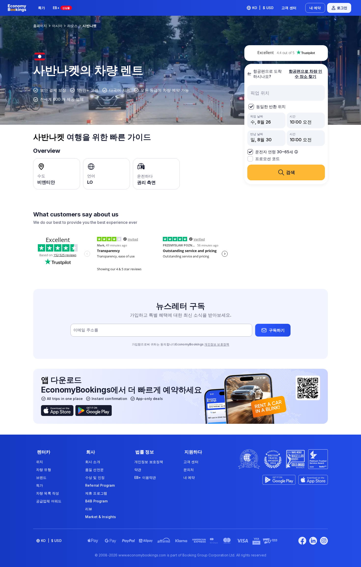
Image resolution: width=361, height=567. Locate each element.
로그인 (342, 8)
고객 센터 (288, 8)
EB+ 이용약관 (145, 477)
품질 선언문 (94, 470)
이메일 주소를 (85, 330)
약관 (137, 470)
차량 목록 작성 (47, 493)
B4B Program (96, 501)
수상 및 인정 (95, 477)
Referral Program (100, 485)
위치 (39, 462)
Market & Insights (100, 517)
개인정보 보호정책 (216, 344)
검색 (290, 172)
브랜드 (41, 477)
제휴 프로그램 (96, 493)
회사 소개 (92, 462)
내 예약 (315, 8)
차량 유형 (43, 470)
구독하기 (277, 330)
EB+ (61, 8)
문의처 (188, 470)
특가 (41, 8)
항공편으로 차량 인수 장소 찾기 (305, 74)
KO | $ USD (263, 8)
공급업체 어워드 (48, 501)
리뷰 (88, 509)
